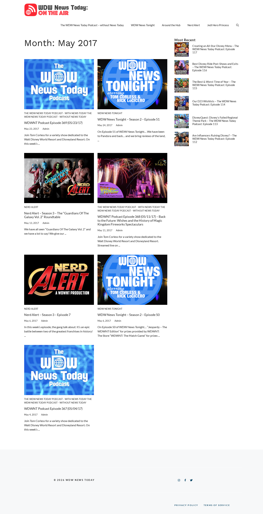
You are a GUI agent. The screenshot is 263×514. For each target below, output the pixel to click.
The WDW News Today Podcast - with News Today (55, 113)
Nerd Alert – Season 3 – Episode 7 (47, 315)
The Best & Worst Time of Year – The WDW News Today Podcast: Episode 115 (214, 85)
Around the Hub (171, 25)
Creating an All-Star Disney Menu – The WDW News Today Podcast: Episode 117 (215, 49)
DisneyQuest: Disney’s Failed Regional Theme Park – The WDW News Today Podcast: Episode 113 (215, 121)
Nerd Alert (193, 25)
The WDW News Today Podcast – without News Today (92, 25)
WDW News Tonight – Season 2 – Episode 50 (129, 315)
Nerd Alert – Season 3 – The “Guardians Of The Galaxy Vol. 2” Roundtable (56, 215)
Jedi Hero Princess (218, 25)
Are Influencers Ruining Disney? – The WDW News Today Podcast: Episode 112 (214, 138)
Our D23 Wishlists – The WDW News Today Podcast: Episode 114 (214, 103)
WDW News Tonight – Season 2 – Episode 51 (129, 119)
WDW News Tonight (143, 25)
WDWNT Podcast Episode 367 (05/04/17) (53, 408)
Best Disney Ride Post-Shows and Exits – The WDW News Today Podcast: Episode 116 (215, 67)
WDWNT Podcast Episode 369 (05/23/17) (53, 123)
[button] (237, 25)
